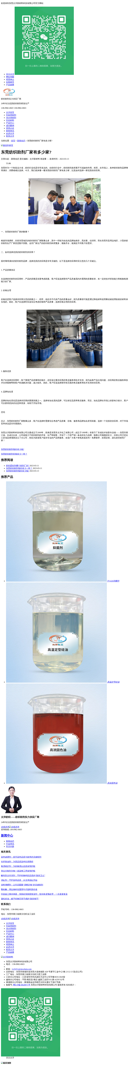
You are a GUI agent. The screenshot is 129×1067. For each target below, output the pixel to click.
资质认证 (10, 128)
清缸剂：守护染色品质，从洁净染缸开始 (19, 880)
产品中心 (10, 123)
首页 (13, 141)
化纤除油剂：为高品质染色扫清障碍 (17, 862)
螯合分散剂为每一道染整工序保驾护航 (18, 871)
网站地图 (10, 77)
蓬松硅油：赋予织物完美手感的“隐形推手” (20, 899)
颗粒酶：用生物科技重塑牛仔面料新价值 (19, 889)
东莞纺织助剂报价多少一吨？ (19, 468)
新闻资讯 (10, 131)
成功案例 (10, 125)
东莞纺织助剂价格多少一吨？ (14, 454)
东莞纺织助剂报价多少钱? (12, 449)
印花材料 (10, 120)
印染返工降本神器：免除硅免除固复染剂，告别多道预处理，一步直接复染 (34, 894)
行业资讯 (10, 844)
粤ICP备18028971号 (21, 985)
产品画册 (10, 85)
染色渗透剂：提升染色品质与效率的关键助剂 (21, 857)
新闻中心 (7, 835)
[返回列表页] (7, 145)
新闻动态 (21, 141)
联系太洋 (10, 136)
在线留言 (10, 82)
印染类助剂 (11, 115)
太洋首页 (10, 112)
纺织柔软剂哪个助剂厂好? (17, 466)
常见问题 (10, 846)
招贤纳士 (10, 79)
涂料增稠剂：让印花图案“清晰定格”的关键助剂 (22, 885)
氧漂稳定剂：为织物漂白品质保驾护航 (18, 866)
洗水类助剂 (11, 118)
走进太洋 (10, 133)
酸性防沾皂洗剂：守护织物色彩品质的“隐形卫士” (23, 875)
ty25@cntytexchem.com (21, 969)
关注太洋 (10, 74)
